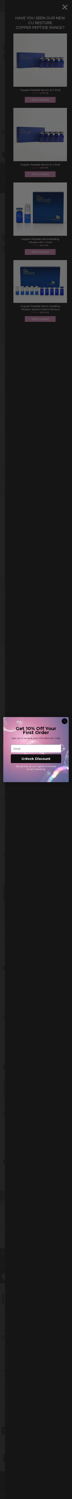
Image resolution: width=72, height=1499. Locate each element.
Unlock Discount (36, 758)
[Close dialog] (64, 721)
